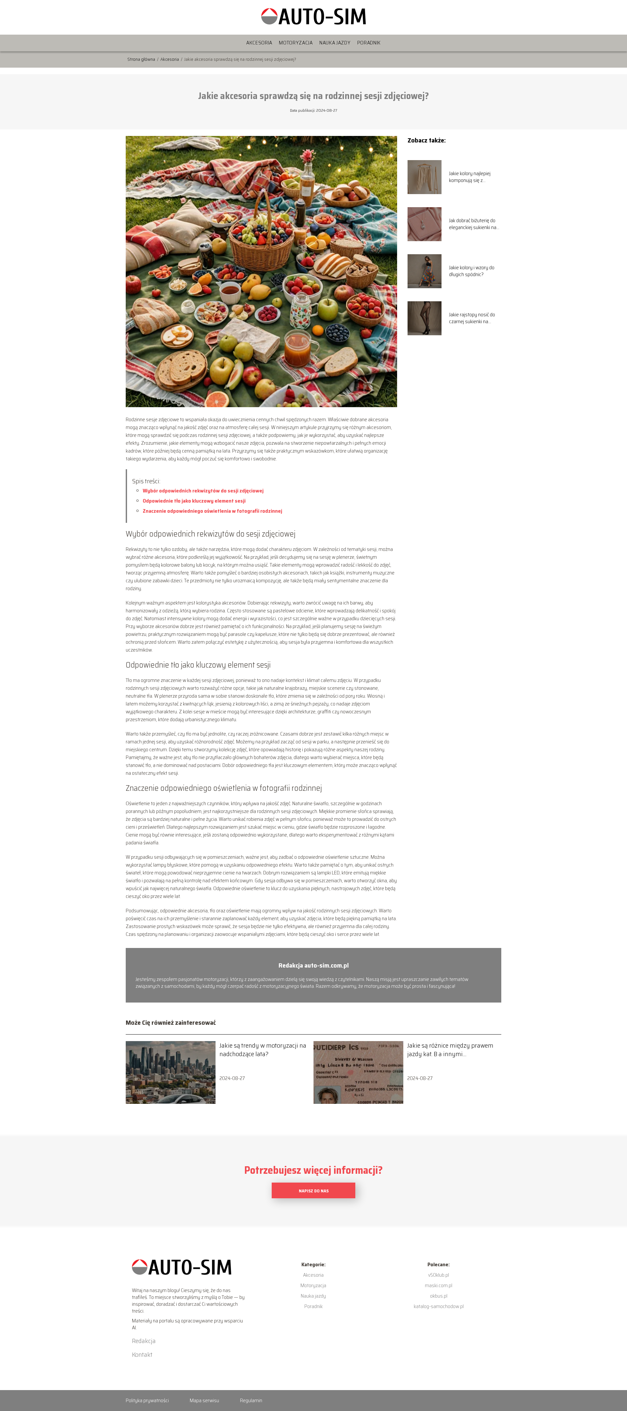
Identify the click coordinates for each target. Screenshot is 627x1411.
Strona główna (141, 59)
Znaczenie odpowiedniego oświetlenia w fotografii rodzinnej (212, 511)
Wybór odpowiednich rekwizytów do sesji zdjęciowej (203, 491)
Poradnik (369, 43)
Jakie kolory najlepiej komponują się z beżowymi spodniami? (472, 177)
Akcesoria (259, 43)
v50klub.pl (438, 1275)
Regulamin (251, 1400)
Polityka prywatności (147, 1400)
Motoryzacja (296, 43)
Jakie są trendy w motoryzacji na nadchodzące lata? (262, 1049)
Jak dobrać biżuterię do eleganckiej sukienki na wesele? (472, 224)
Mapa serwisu (204, 1400)
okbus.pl (438, 1296)
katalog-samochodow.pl (439, 1306)
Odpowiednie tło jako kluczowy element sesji (194, 501)
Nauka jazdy (335, 43)
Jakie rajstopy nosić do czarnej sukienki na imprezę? (472, 318)
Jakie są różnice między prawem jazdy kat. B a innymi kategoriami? (450, 1049)
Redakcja (144, 1340)
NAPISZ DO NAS (314, 1190)
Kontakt (142, 1354)
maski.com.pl (438, 1285)
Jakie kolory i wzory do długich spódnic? (471, 271)
